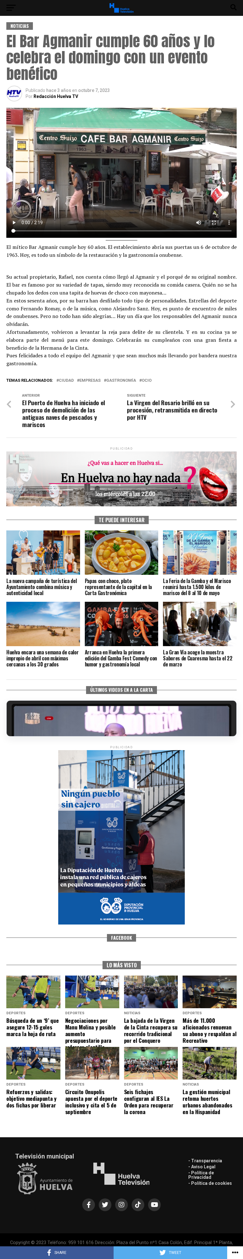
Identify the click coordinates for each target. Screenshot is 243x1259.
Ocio (147, 381)
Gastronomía (121, 381)
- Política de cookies (210, 1183)
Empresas (90, 381)
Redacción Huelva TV (56, 96)
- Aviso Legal (201, 1167)
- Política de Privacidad (201, 1175)
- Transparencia (205, 1160)
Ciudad (66, 381)
